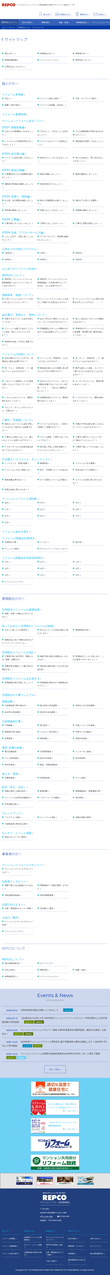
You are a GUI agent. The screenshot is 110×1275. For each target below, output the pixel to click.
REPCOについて (24, 27)
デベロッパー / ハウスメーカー (53, 548)
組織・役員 (80, 969)
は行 (77, 509)
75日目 (78, 259)
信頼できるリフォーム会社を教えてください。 (17, 320)
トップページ (10, 27)
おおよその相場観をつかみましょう (17, 133)
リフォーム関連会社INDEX (18, 538)
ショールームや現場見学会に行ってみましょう (17, 143)
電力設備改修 (10, 751)
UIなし (7, 98)
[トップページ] (9, 4)
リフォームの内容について (18, 354)
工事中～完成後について (17, 420)
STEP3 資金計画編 (13, 170)
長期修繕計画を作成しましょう (18, 682)
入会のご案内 (10, 917)
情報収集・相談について (17, 295)
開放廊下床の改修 (12, 731)
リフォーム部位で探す (49, 98)
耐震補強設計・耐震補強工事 (88, 791)
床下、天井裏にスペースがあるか (54, 469)
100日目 (8, 252)
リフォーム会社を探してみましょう (17, 159)
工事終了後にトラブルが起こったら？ (88, 448)
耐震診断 (44, 791)
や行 (42, 515)
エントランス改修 (47, 817)
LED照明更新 (45, 751)
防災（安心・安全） (14, 787)
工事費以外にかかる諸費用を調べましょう (17, 176)
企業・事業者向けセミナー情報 (18, 908)
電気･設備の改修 (12, 747)
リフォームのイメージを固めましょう (52, 143)
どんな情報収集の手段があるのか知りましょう (88, 133)
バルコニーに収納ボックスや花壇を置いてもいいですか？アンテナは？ (17, 384)
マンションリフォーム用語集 (19, 498)
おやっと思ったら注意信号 (16, 629)
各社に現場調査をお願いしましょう (52, 202)
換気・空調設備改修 (48, 764)
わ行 (7, 522)
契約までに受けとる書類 (86, 200)
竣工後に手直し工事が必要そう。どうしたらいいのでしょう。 (52, 448)
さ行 (77, 502)
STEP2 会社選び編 (13, 154)
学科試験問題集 (46, 895)
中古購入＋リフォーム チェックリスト (26, 459)
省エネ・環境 (10, 774)
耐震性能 (44, 463)
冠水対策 (79, 797)
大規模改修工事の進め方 (15, 705)
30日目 (78, 252)
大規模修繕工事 (11, 721)
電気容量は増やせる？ (14, 479)
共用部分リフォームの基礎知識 (21, 609)
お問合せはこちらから (14, 66)
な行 (42, 509)
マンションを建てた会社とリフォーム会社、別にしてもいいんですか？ (17, 331)
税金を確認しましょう (49, 174)
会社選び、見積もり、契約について (23, 315)
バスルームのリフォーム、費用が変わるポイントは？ (17, 399)
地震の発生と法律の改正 (15, 791)
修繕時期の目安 (82, 629)
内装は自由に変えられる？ (16, 489)
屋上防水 (44, 725)
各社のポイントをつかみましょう (54, 157)
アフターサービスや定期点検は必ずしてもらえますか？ (17, 448)
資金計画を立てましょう (50, 183)
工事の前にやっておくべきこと (18, 223)
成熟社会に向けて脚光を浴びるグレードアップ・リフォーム (17, 641)
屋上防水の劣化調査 (48, 705)
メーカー (44, 542)
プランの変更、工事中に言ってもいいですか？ (52, 438)
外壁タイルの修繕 (83, 731)
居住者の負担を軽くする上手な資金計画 (52, 668)
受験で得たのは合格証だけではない (17, 887)
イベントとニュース (48, 60)
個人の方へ (9, 53)
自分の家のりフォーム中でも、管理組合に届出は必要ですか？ (17, 360)
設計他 (78, 542)
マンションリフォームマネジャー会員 (17, 923)
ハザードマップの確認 (49, 797)
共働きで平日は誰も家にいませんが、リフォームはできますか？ (88, 425)
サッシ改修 (80, 777)
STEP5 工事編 (10, 219)
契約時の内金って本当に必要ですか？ (17, 343)
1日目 (42, 252)
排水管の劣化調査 (47, 712)
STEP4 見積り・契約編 (16, 196)
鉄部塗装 (44, 738)
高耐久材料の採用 (83, 817)
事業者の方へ (81, 53)
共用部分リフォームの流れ (18, 652)
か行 (42, 502)
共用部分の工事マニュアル (18, 695)
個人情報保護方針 (12, 963)
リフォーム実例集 (12, 94)
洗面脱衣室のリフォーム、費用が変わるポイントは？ (52, 399)
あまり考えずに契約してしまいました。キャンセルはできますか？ (52, 320)
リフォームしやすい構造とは (17, 469)
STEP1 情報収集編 (13, 127)
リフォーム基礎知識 (14, 114)
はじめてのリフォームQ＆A (18, 268)
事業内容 (44, 969)
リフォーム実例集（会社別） (52, 105)
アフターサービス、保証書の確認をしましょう (52, 238)
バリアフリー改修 (12, 817)
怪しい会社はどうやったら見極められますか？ (88, 320)
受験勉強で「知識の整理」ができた (52, 887)
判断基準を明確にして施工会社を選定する (17, 668)
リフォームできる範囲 (85, 463)
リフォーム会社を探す (15, 531)
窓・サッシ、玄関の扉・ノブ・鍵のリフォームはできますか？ (88, 360)
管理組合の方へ (46, 53)
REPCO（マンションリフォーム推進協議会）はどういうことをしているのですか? (17, 282)
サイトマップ (45, 963)
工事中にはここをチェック (51, 223)
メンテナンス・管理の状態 (16, 463)
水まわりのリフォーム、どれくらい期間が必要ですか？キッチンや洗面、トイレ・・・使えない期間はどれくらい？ (52, 386)
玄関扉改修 (45, 777)
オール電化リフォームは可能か (53, 479)
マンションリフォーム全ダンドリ (22, 121)
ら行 (77, 515)
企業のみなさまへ (12, 904)
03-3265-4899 (47, 1216)
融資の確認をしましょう (86, 174)
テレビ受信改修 (11, 758)
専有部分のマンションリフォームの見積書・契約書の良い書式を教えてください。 (88, 331)
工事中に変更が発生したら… (88, 223)
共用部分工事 (10, 542)
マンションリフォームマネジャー (22, 865)
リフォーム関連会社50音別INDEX (22, 558)
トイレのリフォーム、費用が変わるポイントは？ (88, 399)
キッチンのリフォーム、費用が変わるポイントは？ (88, 383)
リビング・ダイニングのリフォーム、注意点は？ (17, 409)
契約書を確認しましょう (15, 210)
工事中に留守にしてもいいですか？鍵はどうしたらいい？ (87, 438)
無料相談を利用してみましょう (89, 141)
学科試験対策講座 (12, 895)
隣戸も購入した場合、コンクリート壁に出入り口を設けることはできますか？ (88, 371)
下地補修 (8, 725)
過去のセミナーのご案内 (15, 836)
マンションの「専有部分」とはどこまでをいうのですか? (52, 360)
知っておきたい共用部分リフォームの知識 (27, 626)
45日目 (8, 259)
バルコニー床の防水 (48, 731)
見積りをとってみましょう (51, 210)
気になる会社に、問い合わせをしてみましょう (88, 159)
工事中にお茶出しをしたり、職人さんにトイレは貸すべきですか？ (17, 438)
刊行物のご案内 (46, 908)
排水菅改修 (9, 764)
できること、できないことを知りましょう (52, 133)
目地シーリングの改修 (85, 725)
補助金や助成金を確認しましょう (19, 183)
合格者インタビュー (14, 881)
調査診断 (7, 701)
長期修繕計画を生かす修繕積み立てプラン (52, 684)
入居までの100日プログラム (19, 249)
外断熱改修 (9, 777)
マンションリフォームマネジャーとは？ (17, 870)
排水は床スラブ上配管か (86, 469)
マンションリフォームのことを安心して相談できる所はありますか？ (52, 300)
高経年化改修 (81, 738)
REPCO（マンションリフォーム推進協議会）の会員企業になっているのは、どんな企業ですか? (52, 282)
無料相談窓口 (10, 976)
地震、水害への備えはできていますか (17, 615)
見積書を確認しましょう (86, 210)
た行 (7, 509)
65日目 (43, 259)
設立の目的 (9, 969)
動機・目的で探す (12, 105)
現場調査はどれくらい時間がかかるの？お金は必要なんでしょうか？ (52, 330)
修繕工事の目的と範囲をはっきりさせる (52, 658)
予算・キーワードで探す (86, 98)
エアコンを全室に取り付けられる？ (87, 481)
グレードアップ (11, 813)
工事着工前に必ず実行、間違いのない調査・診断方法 (17, 658)
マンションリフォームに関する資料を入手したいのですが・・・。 (88, 300)
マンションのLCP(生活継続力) (17, 797)
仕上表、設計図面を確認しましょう (17, 202)
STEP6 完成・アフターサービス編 (22, 232)
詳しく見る (54, 1069)
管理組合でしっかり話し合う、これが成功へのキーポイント (88, 658)
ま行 (7, 515)
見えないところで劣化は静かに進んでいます (52, 631)
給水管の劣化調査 (12, 712)
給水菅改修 (80, 758)
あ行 (7, 502)
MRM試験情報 (11, 60)
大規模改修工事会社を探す (16, 823)
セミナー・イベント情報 (17, 833)
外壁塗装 (8, 738)
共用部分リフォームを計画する (21, 678)
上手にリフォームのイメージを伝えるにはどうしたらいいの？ (17, 300)
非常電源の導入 (11, 804)
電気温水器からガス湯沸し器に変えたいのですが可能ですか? (52, 370)
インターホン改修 (83, 751)
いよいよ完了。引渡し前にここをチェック (17, 238)
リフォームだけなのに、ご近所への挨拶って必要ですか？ (52, 425)
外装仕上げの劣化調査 (85, 705)
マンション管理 (11, 548)
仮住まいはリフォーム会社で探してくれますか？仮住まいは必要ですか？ (17, 427)
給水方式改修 (45, 758)
